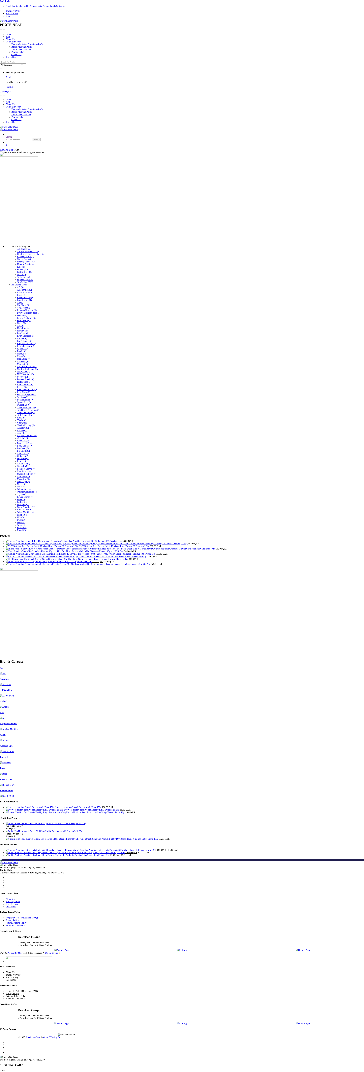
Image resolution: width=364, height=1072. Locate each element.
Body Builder (24, 446)
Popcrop (22, 377)
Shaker (21, 274)
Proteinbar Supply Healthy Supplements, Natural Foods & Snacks (35, 6)
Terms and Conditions (21, 49)
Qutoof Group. (51, 953)
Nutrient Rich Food (27, 369)
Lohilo (21, 351)
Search (9, 137)
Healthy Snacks (26, 264)
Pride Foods (24, 382)
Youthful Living (26, 425)
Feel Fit (22, 315)
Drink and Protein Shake (30, 254)
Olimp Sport (24, 489)
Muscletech (23, 476)
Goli (20, 325)
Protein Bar (24, 272)
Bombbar (23, 448)
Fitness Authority (26, 318)
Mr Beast (22, 361)
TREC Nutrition (26, 412)
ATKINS (22, 438)
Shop (8, 16)
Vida (20, 417)
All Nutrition (24, 290)
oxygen (22, 494)
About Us (10, 39)
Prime (21, 499)
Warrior (22, 527)
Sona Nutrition (25, 400)
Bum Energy (24, 300)
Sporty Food (24, 402)
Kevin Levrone (25, 346)
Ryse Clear (23, 392)
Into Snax (23, 333)
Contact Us (16, 54)
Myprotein (23, 479)
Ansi (20, 433)
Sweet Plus (23, 405)
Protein (22, 269)
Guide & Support (13, 41)
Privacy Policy (17, 52)
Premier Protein (25, 379)
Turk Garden (24, 415)
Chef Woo (23, 305)
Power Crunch (25, 497)
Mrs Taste (23, 364)
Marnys (22, 354)
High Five (23, 328)
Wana (21, 525)
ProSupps (23, 504)
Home (8, 34)
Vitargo (22, 423)
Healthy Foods (26, 261)
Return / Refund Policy (21, 47)
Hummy (22, 330)
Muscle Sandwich (26, 474)
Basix (21, 295)
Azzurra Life (24, 292)
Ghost (21, 323)
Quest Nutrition (26, 507)
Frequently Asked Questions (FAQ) (27, 44)
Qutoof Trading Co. (52, 1037)
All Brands (10, 150)
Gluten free (24, 259)
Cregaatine (23, 307)
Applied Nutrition (27, 435)
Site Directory (12, 13)
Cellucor (22, 456)
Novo (21, 486)
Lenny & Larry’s (26, 469)
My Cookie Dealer (27, 366)
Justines (22, 338)
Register (9, 87)
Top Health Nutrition (28, 410)
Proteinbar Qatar (33, 1037)
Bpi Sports (23, 451)
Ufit (20, 517)
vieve (21, 522)
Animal (22, 430)
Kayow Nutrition (26, 343)
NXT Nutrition (25, 374)
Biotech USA (24, 443)
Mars (21, 356)
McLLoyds (23, 359)
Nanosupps (23, 481)
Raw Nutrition (25, 384)
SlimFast (22, 515)
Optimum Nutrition (27, 492)
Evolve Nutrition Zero (28, 313)
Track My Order (13, 11)
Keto (21, 267)
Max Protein (24, 471)
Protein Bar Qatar (15, 953)
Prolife (22, 502)
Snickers (22, 397)
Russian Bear (24, 509)
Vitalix (21, 420)
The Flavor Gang (26, 407)
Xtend (21, 530)
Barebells (23, 440)
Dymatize (23, 458)
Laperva (22, 348)
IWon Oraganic (25, 336)
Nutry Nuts (23, 371)
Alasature (23, 428)
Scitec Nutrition (25, 512)
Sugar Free (24, 277)
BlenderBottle (25, 297)
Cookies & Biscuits (28, 251)
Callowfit (23, 453)
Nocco (21, 484)
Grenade (22, 466)
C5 (20, 302)
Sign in (9, 77)
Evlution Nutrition (27, 310)
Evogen (22, 461)
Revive (22, 387)
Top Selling (11, 57)
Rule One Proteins (27, 389)
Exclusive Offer (25, 256)
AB (20, 287)
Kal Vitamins (24, 341)
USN (21, 520)
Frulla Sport (24, 320)
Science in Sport (26, 394)
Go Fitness (23, 463)
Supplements (25, 279)
